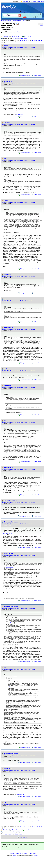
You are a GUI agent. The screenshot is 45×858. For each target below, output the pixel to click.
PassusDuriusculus (10, 501)
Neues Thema (27, 36)
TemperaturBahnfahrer (11, 522)
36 (26, 40)
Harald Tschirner (17, 32)
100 (18, 38)
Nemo (6, 45)
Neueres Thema (7, 834)
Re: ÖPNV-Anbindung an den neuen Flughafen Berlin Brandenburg (18, 47)
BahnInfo (35, 855)
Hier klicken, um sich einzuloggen (11, 847)
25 (13, 38)
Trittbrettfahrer (8, 327)
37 (28, 40)
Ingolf (6, 200)
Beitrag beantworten (25, 75)
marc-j (6, 299)
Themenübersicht (16, 36)
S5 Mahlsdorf (8, 553)
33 (20, 40)
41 (37, 40)
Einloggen (25, 1)
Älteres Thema (18, 834)
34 (22, 40)
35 (24, 40)
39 (32, 40)
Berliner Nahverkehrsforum (14, 20)
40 (34, 40)
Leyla (6, 369)
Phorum (14, 855)
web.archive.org (7, 533)
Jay (5, 667)
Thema (24, 20)
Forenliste (5, 36)
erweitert (41, 25)
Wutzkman (7, 275)
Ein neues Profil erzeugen (37, 1)
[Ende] (4, 42)
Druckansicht (23, 837)
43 (41, 40)
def (5, 158)
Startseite (3, 20)
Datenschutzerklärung (22, 853)
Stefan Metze (8, 81)
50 (15, 38)
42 (39, 40)
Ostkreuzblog (20, 114)
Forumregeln (33, 853)
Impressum (11, 853)
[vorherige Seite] (18, 40)
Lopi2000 (7, 123)
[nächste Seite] (2, 42)
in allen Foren (23, 38)
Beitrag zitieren (37, 75)
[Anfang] (15, 40)
